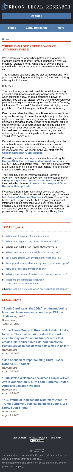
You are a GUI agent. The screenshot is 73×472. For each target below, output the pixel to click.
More (61, 27)
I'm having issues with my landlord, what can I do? (34, 257)
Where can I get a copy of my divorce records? (32, 241)
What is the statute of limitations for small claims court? (37, 274)
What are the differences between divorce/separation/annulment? (25, 281)
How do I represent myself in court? (26, 268)
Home (12, 27)
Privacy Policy (38, 438)
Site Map (56, 438)
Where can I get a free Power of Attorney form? (32, 246)
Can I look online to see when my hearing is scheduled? (37, 288)
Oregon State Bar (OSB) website (22, 152)
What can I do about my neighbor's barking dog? (33, 252)
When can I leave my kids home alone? (28, 236)
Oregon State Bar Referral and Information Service (33, 161)
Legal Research (36, 27)
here (60, 211)
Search (36, 16)
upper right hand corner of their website (31, 180)
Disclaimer (19, 438)
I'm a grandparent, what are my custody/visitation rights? (37, 263)
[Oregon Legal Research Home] (36, 6)
